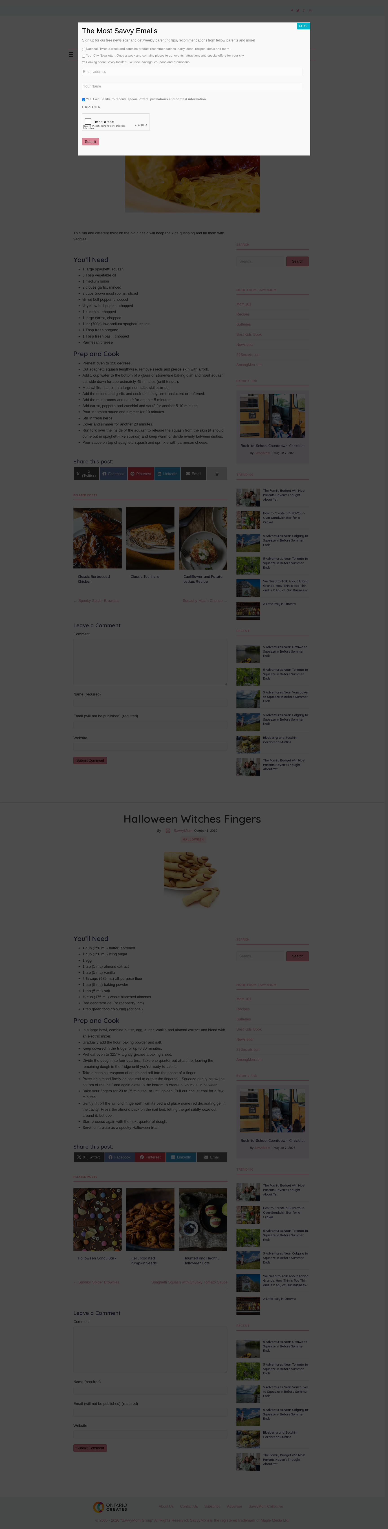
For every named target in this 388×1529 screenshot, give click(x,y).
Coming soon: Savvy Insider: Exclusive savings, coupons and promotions (138, 62)
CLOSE (303, 26)
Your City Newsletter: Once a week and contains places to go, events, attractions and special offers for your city (165, 55)
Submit (90, 142)
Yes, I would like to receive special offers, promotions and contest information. (146, 99)
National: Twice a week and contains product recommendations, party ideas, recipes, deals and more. (158, 48)
